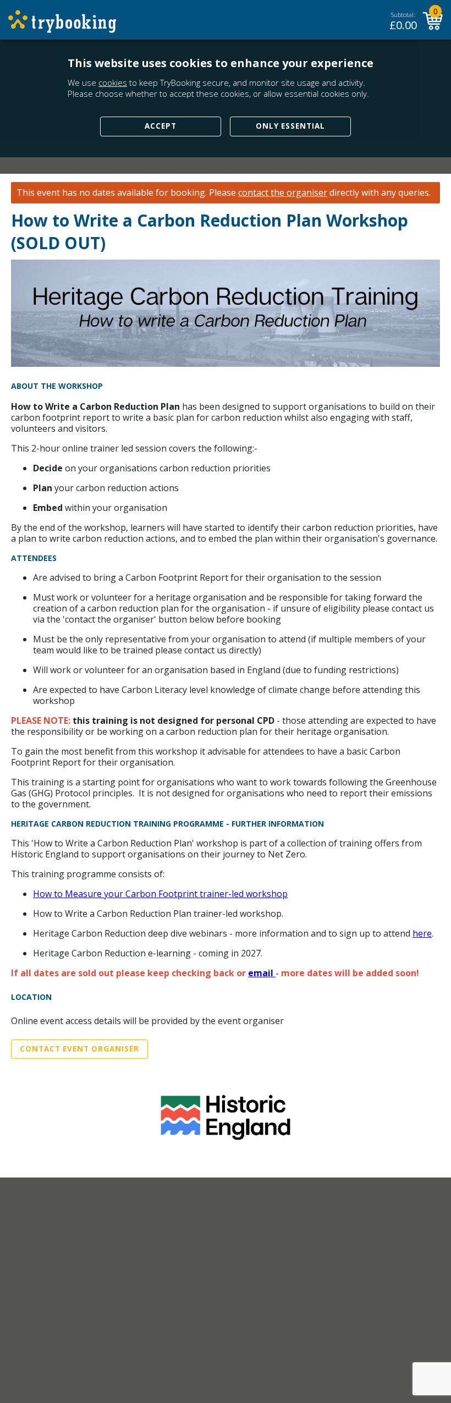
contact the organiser (282, 193)
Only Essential (290, 126)
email (262, 973)
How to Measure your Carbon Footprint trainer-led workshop (160, 894)
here (422, 933)
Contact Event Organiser (79, 1049)
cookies (112, 82)
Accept (161, 126)
